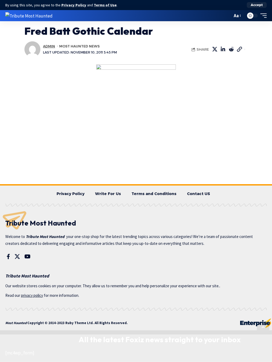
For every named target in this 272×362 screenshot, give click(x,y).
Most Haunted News (79, 46)
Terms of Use (105, 5)
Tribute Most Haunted (45, 236)
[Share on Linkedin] (223, 49)
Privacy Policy (73, 5)
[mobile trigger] (262, 16)
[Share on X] (214, 49)
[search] (227, 15)
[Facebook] (8, 256)
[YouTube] (27, 256)
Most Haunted (16, 323)
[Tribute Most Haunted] (29, 16)
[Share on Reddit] (231, 49)
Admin (49, 46)
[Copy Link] (239, 49)
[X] (17, 256)
